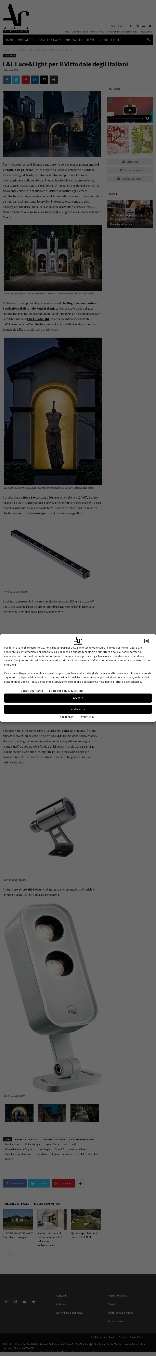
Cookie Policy (67, 716)
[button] (147, 641)
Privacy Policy (87, 716)
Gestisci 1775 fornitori (32, 690)
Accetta (78, 698)
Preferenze (78, 709)
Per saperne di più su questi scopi (66, 690)
